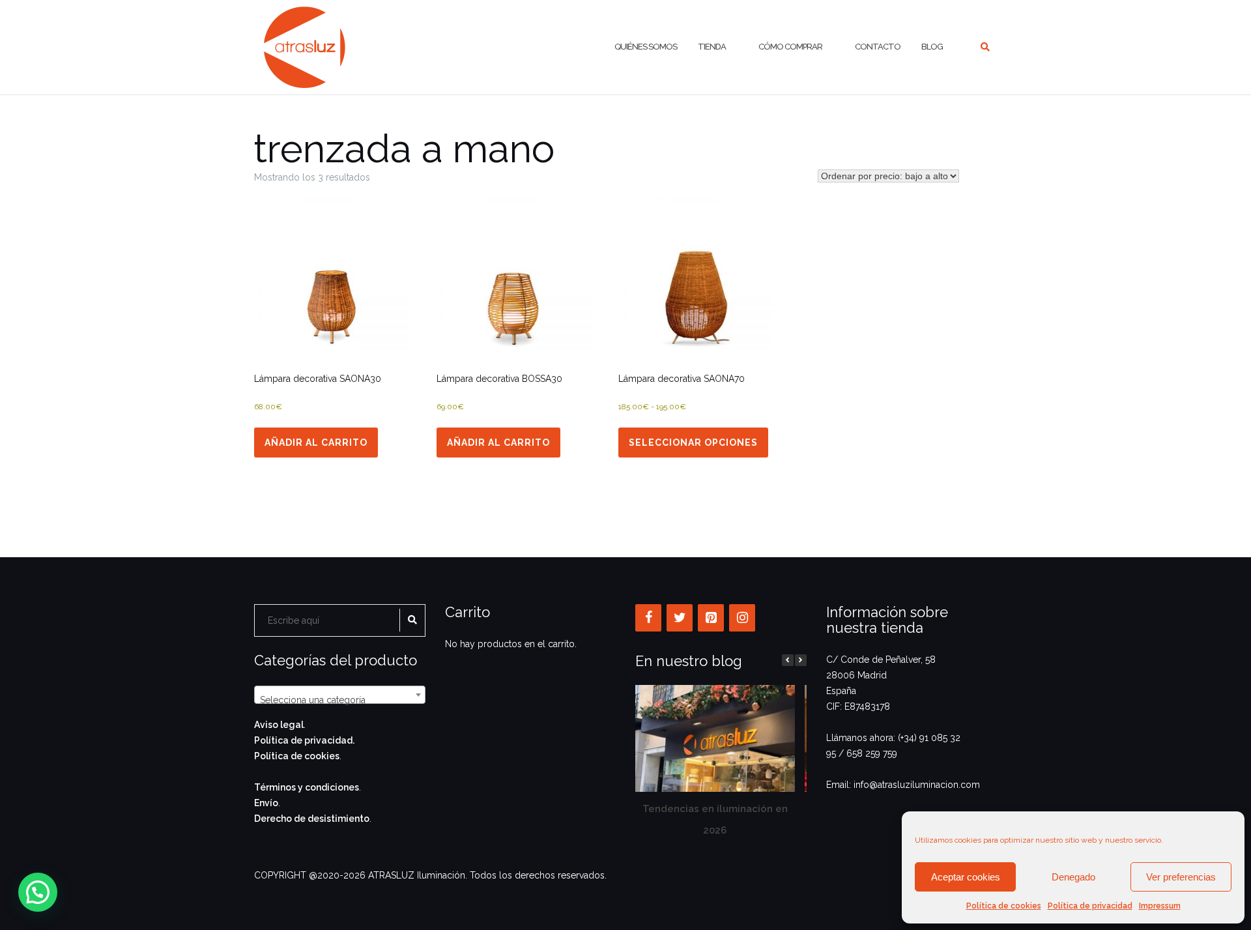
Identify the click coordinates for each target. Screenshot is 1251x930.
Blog (932, 46)
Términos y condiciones (306, 787)
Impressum (1160, 905)
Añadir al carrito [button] (316, 442)
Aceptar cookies (965, 876)
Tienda (712, 46)
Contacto (877, 46)
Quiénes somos (645, 46)
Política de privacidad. (304, 740)
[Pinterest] (711, 618)
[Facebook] (648, 618)
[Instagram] (742, 618)
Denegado (1073, 876)
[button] (801, 660)
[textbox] (340, 700)
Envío (266, 803)
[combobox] (339, 695)
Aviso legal (279, 724)
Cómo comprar (790, 46)
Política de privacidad (1090, 905)
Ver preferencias (1181, 876)
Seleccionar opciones (693, 442)
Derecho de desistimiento (311, 818)
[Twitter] (680, 618)
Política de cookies (1003, 905)
